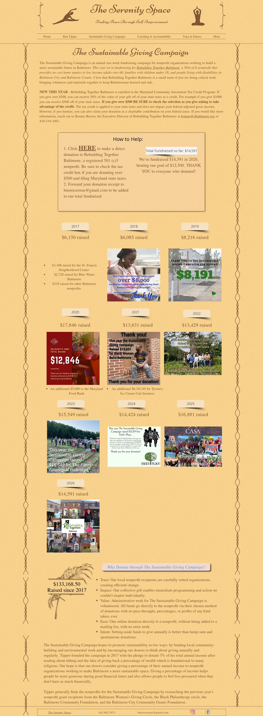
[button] (216, 36)
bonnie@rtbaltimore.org (198, 116)
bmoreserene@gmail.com (85, 190)
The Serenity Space (131, 9)
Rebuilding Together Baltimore (158, 67)
